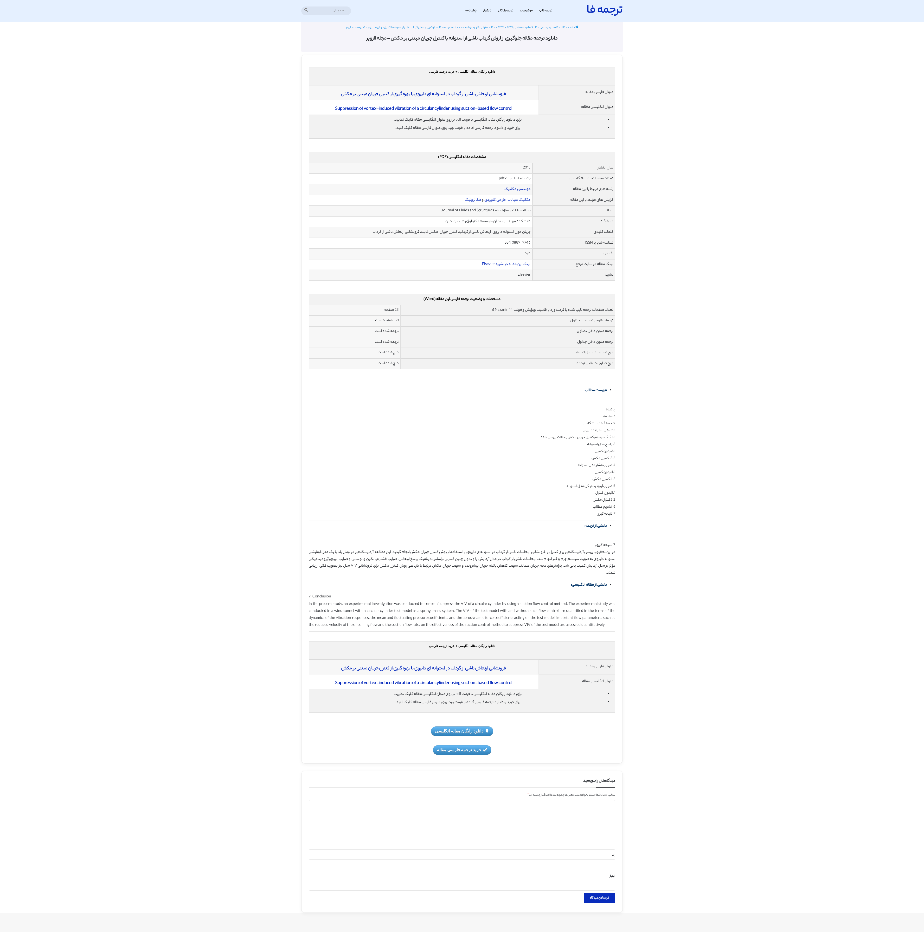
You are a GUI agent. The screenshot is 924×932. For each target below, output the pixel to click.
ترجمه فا (547, 10)
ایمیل (612, 876)
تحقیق (487, 10)
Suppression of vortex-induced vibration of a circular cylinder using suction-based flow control (423, 109)
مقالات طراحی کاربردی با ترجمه (478, 27)
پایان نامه (470, 10)
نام (613, 855)
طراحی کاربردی (495, 200)
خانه (572, 27)
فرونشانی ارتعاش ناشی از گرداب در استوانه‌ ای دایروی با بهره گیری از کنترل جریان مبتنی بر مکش (423, 94)
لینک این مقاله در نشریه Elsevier (506, 264)
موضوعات (526, 10)
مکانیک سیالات (519, 200)
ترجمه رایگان (505, 10)
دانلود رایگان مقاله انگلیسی (459, 731)
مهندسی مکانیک (517, 189)
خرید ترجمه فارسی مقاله (459, 749)
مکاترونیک (472, 200)
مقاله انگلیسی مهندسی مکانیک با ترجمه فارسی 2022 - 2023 (532, 27)
